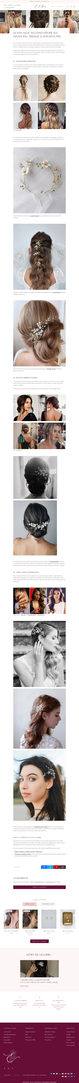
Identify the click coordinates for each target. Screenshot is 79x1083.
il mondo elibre (9, 7)
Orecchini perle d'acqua (30, 931)
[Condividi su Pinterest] (56, 867)
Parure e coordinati (70, 1042)
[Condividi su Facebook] (44, 867)
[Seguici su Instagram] (8, 1068)
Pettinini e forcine (70, 1037)
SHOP (5, 5)
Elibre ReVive (7, 1037)
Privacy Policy (48, 1040)
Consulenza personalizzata (10, 1034)
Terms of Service (38, 1082)
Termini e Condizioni (50, 1037)
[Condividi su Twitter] (50, 867)
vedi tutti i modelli (39, 941)
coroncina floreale (34, 216)
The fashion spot (40, 615)
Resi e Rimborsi (48, 1034)
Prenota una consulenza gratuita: (23, 854)
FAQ (26, 1034)
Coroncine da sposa (70, 1031)
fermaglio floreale (51, 369)
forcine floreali (56, 292)
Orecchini (30, 904)
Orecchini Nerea (67, 931)
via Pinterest (19, 130)
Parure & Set (48, 904)
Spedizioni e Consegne (50, 1031)
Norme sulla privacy (39, 882)
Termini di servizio (50, 882)
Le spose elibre (7, 1040)
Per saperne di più (24, 986)
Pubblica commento (39, 887)
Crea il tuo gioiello (70, 1045)
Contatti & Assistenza (30, 1031)
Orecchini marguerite (11, 931)
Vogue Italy (23, 615)
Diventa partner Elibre (30, 1040)
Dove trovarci (28, 1037)
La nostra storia (7, 1031)
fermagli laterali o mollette (41, 826)
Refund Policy (26, 1082)
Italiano (60, 6)
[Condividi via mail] (63, 867)
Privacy (31, 1082)
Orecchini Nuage (48, 931)
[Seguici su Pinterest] (12, 1068)
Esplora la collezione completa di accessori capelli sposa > (29, 851)
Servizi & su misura (14, 5)
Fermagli (68, 1034)
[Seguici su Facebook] (4, 1068)
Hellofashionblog (31, 615)
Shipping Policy (46, 1082)
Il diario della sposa (8, 1042)
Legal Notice (53, 1082)
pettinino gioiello (54, 561)
